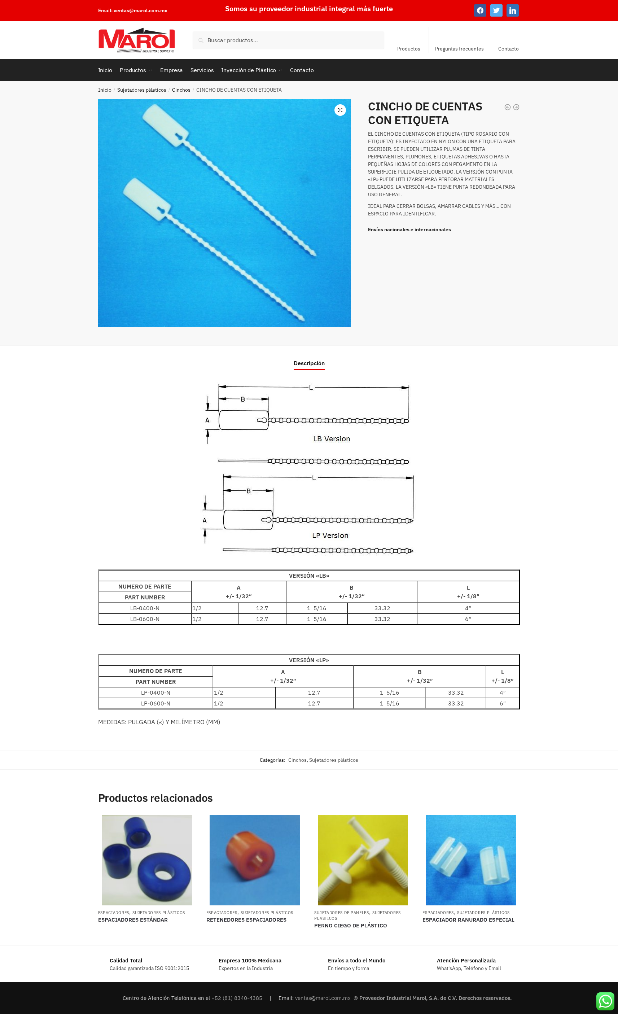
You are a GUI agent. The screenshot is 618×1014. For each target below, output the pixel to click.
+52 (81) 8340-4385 (237, 998)
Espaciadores (113, 912)
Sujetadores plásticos (141, 90)
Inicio (104, 90)
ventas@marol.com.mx (140, 10)
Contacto (508, 48)
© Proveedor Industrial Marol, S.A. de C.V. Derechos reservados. (433, 998)
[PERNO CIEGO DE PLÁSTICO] (363, 860)
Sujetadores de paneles (341, 912)
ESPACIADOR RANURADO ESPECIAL (468, 919)
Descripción (309, 363)
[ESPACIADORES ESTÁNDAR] (147, 860)
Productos (408, 48)
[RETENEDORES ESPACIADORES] (255, 860)
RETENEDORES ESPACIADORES (246, 919)
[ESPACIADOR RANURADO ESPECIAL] (471, 860)
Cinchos (181, 90)
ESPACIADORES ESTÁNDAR (133, 919)
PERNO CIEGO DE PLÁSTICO (350, 925)
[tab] (309, 357)
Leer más (146, 936)
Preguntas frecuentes (459, 48)
